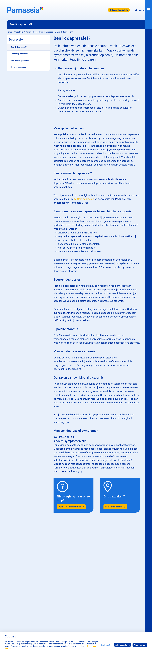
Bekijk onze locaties (113, 506)
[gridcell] (73, 495)
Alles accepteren (123, 645)
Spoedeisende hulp (120, 10)
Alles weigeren (140, 645)
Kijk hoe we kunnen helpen (70, 506)
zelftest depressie (84, 198)
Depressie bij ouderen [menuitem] (20, 60)
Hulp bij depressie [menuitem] (18, 67)
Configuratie (106, 645)
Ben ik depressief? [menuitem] (19, 47)
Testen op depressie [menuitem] (19, 53)
